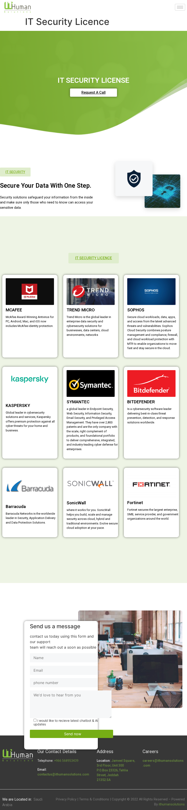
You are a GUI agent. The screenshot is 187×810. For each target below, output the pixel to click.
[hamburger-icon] (180, 7)
